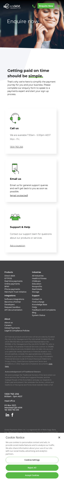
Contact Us (37, 299)
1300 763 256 (16, 147)
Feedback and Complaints (44, 310)
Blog (34, 312)
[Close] (59, 437)
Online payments (12, 284)
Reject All (32, 467)
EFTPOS (8, 278)
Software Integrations (14, 299)
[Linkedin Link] (7, 414)
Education (36, 284)
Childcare (36, 281)
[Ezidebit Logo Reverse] (16, 6)
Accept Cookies (32, 475)
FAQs (34, 307)
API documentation (13, 310)
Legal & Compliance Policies (16, 330)
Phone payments (12, 289)
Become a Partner (12, 302)
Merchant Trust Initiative (15, 292)
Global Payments (12, 328)
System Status (38, 315)
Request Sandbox (12, 307)
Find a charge (38, 302)
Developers (9, 304)
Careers (7, 325)
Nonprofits (37, 286)
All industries (37, 276)
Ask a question (17, 245)
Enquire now (46, 6)
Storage (35, 292)
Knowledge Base (39, 304)
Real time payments (13, 281)
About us (8, 322)
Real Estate (37, 289)
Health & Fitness (39, 278)
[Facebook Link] (12, 415)
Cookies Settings (32, 460)
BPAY (6, 286)
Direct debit (9, 276)
